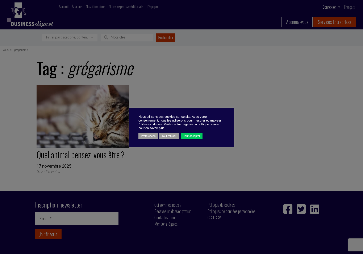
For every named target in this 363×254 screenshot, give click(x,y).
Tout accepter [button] (191, 136)
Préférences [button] (148, 136)
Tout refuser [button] (169, 136)
